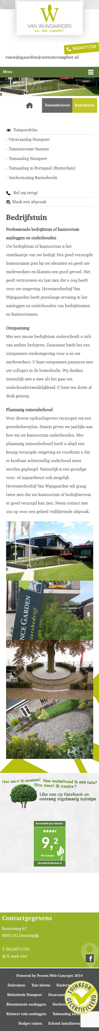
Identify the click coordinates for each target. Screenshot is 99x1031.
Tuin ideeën (40, 985)
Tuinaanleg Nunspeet (28, 158)
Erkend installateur (64, 1023)
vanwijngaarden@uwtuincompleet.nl (42, 57)
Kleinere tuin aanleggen (26, 1014)
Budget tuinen (30, 1023)
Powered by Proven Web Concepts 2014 (49, 976)
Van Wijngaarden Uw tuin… (29, 105)
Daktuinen (16, 985)
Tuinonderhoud (57, 105)
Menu (7, 72)
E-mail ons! (17, 956)
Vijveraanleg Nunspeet (29, 139)
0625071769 (84, 48)
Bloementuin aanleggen (26, 1004)
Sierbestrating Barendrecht (33, 177)
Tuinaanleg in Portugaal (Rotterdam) (42, 168)
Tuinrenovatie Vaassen (29, 149)
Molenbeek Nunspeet (24, 995)
